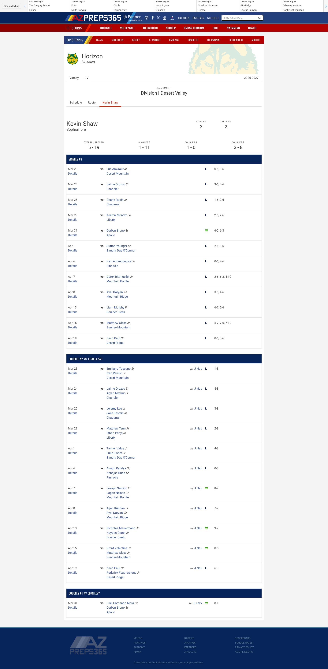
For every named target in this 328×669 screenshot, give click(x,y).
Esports (198, 18)
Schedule (75, 102)
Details (72, 173)
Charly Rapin (115, 200)
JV (86, 78)
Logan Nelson (116, 493)
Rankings (174, 40)
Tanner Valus (115, 448)
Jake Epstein (115, 413)
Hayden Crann (116, 533)
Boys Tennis (74, 39)
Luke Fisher (114, 453)
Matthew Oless (116, 323)
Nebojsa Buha (116, 473)
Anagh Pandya (116, 468)
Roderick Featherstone (121, 572)
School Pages (243, 642)
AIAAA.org (190, 651)
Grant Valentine (117, 548)
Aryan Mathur (115, 393)
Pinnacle (112, 266)
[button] (325, 6)
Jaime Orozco (116, 184)
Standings (154, 40)
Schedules (117, 40)
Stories (189, 638)
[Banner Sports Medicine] (133, 18)
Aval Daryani (115, 292)
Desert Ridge (114, 343)
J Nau (198, 368)
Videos (138, 638)
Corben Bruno (115, 230)
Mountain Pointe (117, 281)
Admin (137, 651)
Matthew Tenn (116, 428)
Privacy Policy (244, 647)
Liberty (111, 219)
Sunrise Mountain (118, 327)
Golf (216, 28)
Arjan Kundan (115, 508)
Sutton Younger (117, 246)
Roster (92, 102)
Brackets (193, 40)
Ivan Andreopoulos (119, 261)
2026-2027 (251, 78)
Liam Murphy (115, 307)
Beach (252, 28)
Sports (77, 27)
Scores (136, 40)
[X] (158, 18)
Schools (213, 18)
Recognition (236, 40)
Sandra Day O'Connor (120, 250)
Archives (190, 642)
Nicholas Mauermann (121, 528)
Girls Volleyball (11, 6)
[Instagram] (146, 18)
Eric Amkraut (115, 169)
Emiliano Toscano (118, 368)
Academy (139, 647)
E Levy (197, 603)
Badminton (150, 28)
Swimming (233, 28)
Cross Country (194, 28)
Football (106, 28)
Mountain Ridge (117, 296)
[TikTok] (172, 18)
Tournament (214, 40)
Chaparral (113, 204)
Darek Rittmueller (118, 276)
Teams (99, 40)
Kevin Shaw (110, 102)
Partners (190, 647)
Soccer (171, 28)
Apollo (110, 235)
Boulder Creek (115, 312)
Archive (256, 40)
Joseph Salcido (117, 488)
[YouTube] (164, 18)
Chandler (112, 189)
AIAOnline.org (244, 651)
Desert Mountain (117, 173)
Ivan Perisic (114, 373)
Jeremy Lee (114, 408)
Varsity (74, 78)
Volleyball (127, 28)
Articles (184, 18)
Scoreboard (243, 638)
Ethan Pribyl (114, 433)
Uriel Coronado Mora (120, 603)
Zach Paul (113, 338)
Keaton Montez (117, 215)
